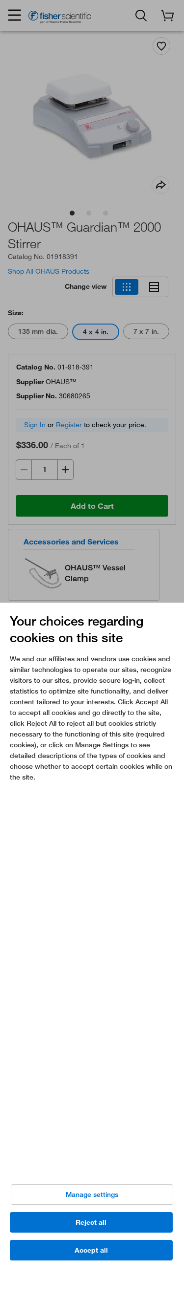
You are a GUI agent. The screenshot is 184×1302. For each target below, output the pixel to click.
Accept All (91, 1250)
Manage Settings (92, 1194)
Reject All (91, 1222)
